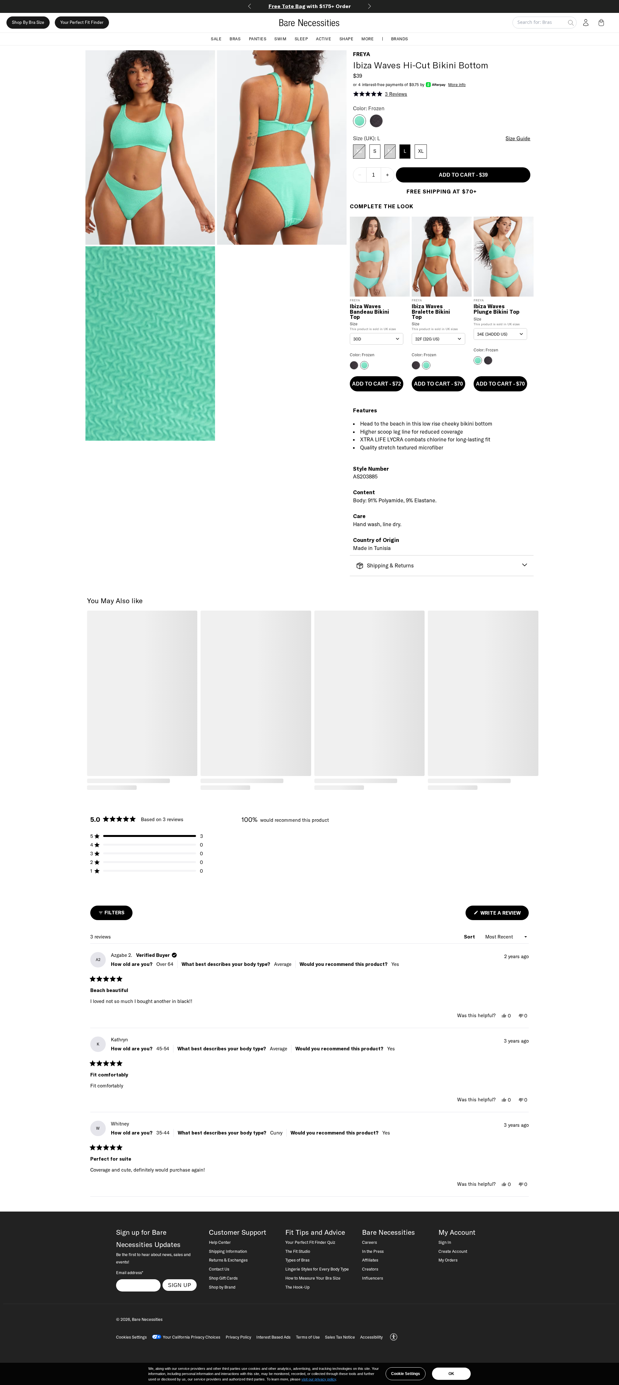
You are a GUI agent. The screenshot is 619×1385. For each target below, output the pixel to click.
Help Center (220, 1242)
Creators (370, 1269)
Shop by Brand (222, 1287)
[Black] (376, 125)
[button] (602, 22)
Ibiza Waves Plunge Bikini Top (496, 309)
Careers (369, 1242)
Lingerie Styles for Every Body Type (317, 1269)
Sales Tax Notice (340, 1337)
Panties (258, 38)
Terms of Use (308, 1337)
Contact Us (219, 1269)
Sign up (180, 1285)
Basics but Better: (309, 6)
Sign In (444, 1242)
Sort (470, 937)
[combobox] (376, 339)
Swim (280, 38)
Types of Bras (297, 1259)
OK (451, 1373)
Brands (399, 38)
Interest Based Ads (273, 1337)
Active (323, 38)
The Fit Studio (297, 1251)
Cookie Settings (405, 1373)
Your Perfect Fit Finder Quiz (310, 1242)
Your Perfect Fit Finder (81, 22)
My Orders (447, 1259)
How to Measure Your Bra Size (312, 1278)
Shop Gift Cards (223, 1278)
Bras (235, 38)
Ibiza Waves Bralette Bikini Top (431, 311)
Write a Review (504, 914)
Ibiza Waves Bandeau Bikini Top (369, 311)
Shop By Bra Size (28, 22)
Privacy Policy (238, 1337)
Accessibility (371, 1337)
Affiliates (370, 1259)
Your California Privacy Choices (191, 1337)
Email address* (129, 1272)
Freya (361, 54)
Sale (216, 38)
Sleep (301, 38)
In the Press (373, 1251)
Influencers (372, 1278)
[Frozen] (359, 125)
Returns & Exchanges (228, 1259)
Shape (346, 38)
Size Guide (518, 138)
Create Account (452, 1251)
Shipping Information (228, 1251)
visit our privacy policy (318, 1379)
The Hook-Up (297, 1287)
